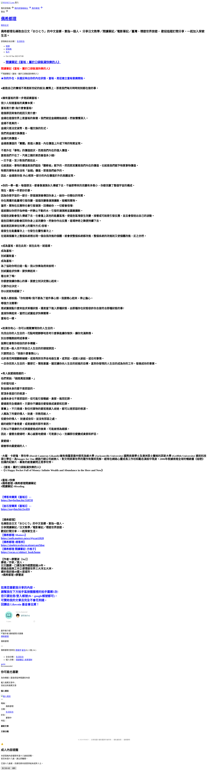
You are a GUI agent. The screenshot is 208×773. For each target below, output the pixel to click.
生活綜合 (21, 41)
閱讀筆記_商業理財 (24, 660)
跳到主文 (5, 25)
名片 (8, 52)
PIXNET (86, 740)
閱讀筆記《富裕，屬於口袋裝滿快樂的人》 (33, 62)
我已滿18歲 (6, 768)
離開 (13, 768)
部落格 (9, 49)
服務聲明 (127, 740)
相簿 (8, 46)
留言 (24, 650)
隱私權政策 (117, 740)
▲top (3, 664)
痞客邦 (18, 650)
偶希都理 (8, 18)
